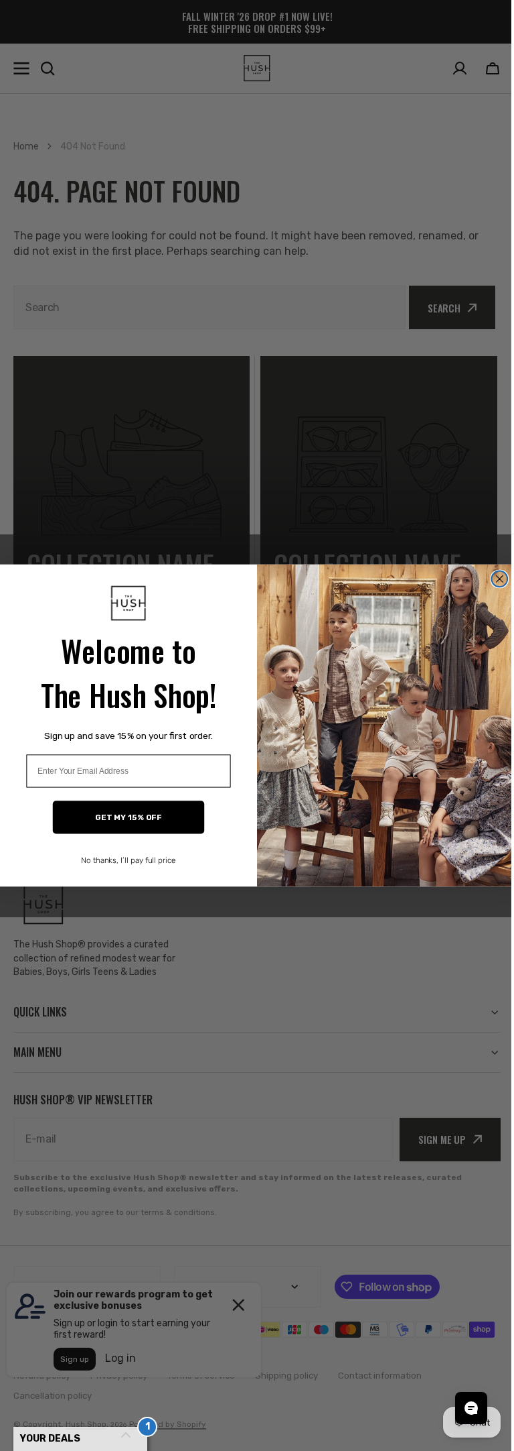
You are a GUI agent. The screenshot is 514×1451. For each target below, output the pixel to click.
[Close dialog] (495, 579)
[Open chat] (461, 1408)
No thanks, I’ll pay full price (123, 860)
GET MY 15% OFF (123, 817)
